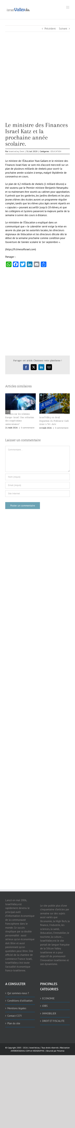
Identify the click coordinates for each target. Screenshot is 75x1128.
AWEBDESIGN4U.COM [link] (20, 1050)
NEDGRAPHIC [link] (38, 1050)
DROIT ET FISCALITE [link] (53, 1021)
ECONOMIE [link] (48, 998)
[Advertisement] (37, 84)
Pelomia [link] (60, 1050)
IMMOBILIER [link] (49, 1013)
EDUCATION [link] (56, 151)
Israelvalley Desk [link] (16, 151)
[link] (18, 9)
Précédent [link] (50, 28)
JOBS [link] (45, 1005)
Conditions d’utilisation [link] (19, 1000)
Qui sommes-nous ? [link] (18, 993)
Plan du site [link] (13, 1023)
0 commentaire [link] (27, 427)
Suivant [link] (63, 28)
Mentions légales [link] (16, 1008)
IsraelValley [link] (34, 1047)
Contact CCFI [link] (14, 1015)
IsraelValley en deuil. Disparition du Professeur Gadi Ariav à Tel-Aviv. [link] (54, 420)
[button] (7, 411)
